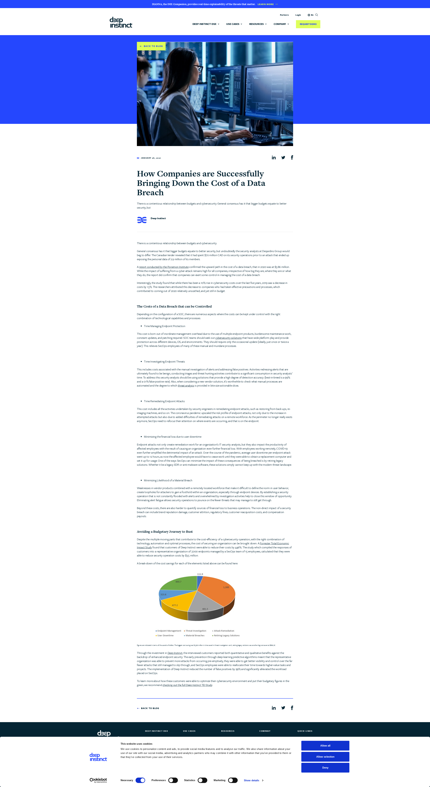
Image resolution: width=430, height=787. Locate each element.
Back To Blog (153, 46)
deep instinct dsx (204, 24)
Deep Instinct (175, 653)
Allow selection (325, 756)
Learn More (266, 4)
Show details (251, 780)
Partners (284, 14)
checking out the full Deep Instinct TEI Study (187, 685)
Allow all (325, 745)
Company (280, 24)
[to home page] (121, 22)
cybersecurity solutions (228, 338)
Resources (256, 24)
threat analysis (186, 385)
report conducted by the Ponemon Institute (163, 267)
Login (298, 14)
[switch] (173, 780)
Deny (325, 767)
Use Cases (232, 24)
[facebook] (292, 157)
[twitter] (283, 157)
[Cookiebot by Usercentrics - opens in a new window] (98, 780)
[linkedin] (274, 157)
